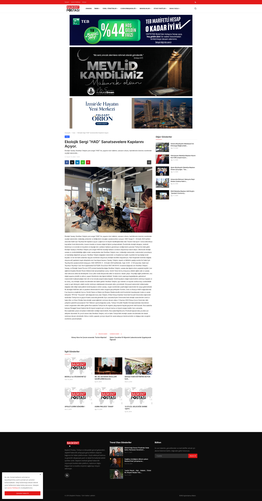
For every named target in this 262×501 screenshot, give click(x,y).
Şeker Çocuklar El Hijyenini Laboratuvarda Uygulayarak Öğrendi (130, 338)
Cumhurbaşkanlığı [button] (128, 8)
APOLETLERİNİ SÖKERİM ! (75, 407)
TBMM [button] (96, 8)
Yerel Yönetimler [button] (109, 8)
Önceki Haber (102, 334)
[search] (195, 8)
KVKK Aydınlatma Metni (187, 496)
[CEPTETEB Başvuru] (131, 30)
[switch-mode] (195, 2)
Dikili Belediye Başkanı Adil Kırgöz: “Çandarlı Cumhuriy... (183, 192)
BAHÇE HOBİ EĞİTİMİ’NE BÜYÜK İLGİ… (137, 378)
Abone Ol (193, 456)
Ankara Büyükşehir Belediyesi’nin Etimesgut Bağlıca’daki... (182, 145)
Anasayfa (67, 133)
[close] (40, 474)
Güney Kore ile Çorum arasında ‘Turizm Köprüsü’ (89, 337)
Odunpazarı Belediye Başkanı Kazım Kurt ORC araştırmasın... (183, 156)
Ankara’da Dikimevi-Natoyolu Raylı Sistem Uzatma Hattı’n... (183, 180)
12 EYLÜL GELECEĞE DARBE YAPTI (136, 408)
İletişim (67, 2)
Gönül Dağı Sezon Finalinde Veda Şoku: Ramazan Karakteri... (137, 449)
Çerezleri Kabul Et (22, 493)
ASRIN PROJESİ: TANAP (104, 407)
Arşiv (73, 133)
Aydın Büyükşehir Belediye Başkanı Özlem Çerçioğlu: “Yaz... (183, 168)
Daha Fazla (174, 8)
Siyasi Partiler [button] (159, 8)
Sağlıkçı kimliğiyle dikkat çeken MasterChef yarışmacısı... (136, 460)
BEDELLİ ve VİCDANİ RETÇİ (75, 377)
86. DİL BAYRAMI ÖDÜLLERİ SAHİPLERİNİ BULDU (106, 378)
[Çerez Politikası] (13, 488)
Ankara (89, 8)
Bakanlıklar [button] (145, 8)
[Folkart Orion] (131, 113)
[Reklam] (131, 71)
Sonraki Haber (114, 334)
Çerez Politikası (75, 2)
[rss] (67, 475)
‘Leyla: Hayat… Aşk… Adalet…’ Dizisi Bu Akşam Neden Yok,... (138, 471)
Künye (84, 2)
